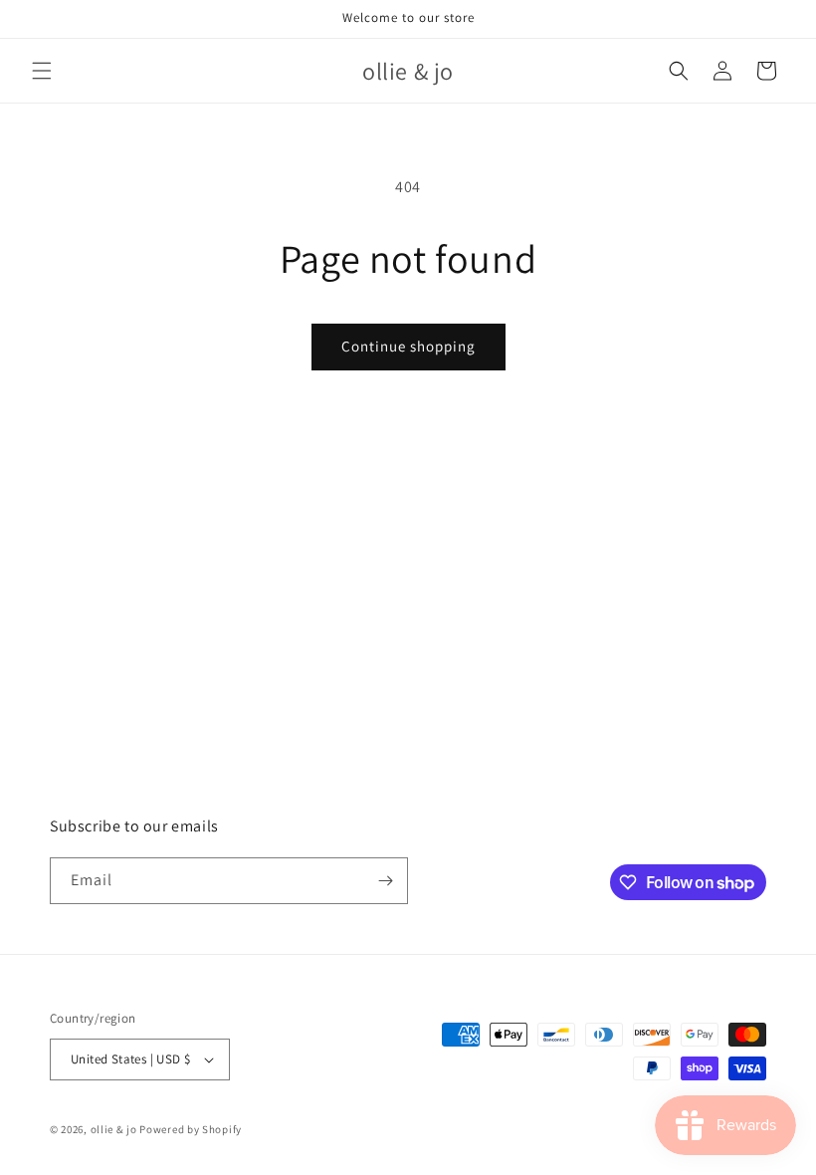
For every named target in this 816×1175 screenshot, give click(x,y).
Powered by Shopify (190, 1129)
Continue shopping (408, 346)
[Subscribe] (385, 880)
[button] (42, 71)
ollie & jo (114, 1129)
